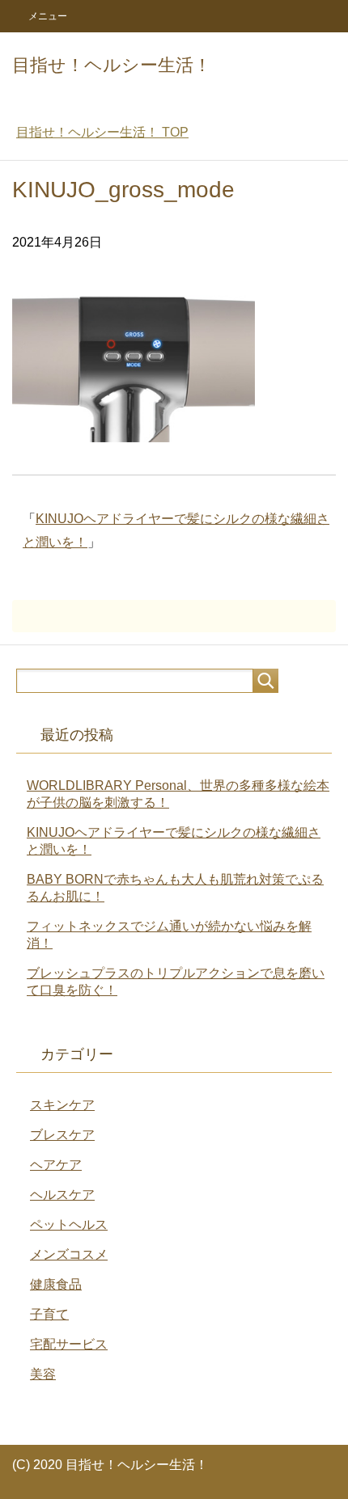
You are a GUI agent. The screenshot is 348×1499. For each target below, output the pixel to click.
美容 (43, 1374)
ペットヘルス (69, 1224)
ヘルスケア (62, 1194)
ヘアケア (56, 1165)
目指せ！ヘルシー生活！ (111, 65)
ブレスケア (62, 1135)
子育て (49, 1314)
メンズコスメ (69, 1254)
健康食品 (56, 1284)
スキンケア (62, 1105)
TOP (102, 132)
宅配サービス (69, 1344)
